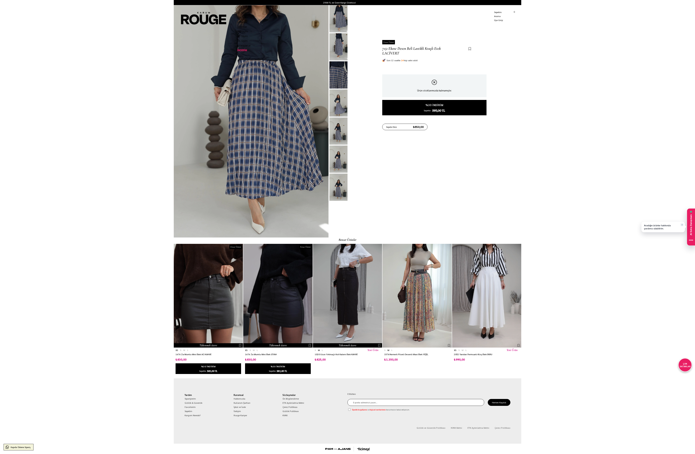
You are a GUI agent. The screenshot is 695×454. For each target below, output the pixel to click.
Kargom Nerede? (513, 2)
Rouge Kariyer (240, 415)
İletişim (237, 411)
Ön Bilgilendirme (291, 398)
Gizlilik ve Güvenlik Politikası (431, 428)
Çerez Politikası (290, 406)
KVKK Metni (456, 428)
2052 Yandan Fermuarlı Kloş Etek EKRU (473, 354)
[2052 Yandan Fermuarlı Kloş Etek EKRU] (486, 296)
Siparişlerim (190, 398)
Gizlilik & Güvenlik (193, 402)
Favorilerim (190, 406)
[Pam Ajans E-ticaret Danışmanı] (338, 449)
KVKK (285, 415)
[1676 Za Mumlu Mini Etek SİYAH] (277, 296)
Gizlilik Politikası (291, 411)
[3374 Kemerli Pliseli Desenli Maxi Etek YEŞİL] (417, 296)
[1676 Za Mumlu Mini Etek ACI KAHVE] (208, 296)
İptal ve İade (240, 406)
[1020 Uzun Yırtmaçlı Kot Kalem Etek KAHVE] (347, 296)
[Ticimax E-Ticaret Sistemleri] (363, 449)
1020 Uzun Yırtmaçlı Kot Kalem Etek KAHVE (336, 354)
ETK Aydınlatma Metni (293, 402)
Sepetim (188, 411)
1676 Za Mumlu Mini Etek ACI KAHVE (193, 354)
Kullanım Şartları (242, 402)
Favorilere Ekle (240, 345)
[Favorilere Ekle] (470, 49)
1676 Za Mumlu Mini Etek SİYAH (261, 354)
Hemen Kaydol (499, 402)
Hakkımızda (239, 398)
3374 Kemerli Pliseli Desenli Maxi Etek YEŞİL (406, 354)
